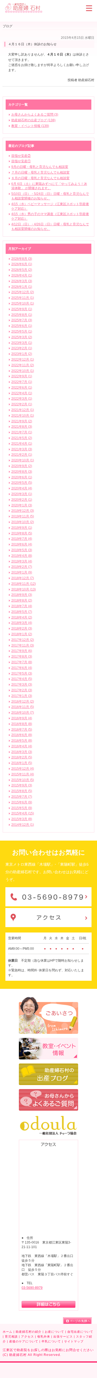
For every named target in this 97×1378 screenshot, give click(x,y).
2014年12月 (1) (22, 825)
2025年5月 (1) (21, 331)
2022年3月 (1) (21, 398)
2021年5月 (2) (21, 438)
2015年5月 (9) (21, 808)
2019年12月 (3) (22, 511)
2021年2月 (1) (21, 455)
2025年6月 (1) (21, 326)
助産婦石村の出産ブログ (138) (33, 120)
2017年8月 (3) (21, 656)
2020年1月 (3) (21, 505)
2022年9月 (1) (21, 376)
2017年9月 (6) (21, 651)
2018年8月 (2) (21, 600)
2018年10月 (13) (23, 589)
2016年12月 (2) (22, 701)
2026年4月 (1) (21, 275)
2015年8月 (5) (21, 791)
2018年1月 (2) (21, 634)
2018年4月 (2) (21, 617)
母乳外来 (43, 1336)
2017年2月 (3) (21, 690)
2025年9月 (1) (21, 309)
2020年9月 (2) (21, 466)
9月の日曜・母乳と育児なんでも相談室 (39, 167)
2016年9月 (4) (21, 718)
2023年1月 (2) (21, 354)
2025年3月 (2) (21, 337)
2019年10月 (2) (22, 522)
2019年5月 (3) (21, 550)
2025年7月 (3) (21, 320)
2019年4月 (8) (21, 556)
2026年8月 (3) (21, 259)
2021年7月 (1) (21, 432)
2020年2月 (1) (21, 500)
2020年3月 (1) (21, 494)
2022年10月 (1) (22, 371)
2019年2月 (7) (21, 567)
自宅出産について (80, 1331)
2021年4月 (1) (21, 443)
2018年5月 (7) (21, 612)
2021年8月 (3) (21, 427)
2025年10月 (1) (22, 303)
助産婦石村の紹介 (28, 1331)
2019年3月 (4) (21, 561)
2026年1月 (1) (21, 287)
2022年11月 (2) (22, 365)
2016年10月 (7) (22, 712)
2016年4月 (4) (21, 746)
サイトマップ (74, 1341)
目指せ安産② (21, 156)
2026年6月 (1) (21, 264)
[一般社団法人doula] (48, 1117)
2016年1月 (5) (21, 763)
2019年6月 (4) (21, 544)
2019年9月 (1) (21, 528)
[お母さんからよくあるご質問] (48, 1091)
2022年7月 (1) (21, 382)
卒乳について (51, 1341)
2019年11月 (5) (22, 516)
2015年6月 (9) (21, 802)
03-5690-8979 (32, 1288)
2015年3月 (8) (21, 819)
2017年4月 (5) (21, 679)
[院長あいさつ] (48, 999)
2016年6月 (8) (21, 735)
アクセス (27, 1336)
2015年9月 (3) (21, 785)
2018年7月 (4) (21, 606)
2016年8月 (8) (21, 724)
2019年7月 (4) (21, 539)
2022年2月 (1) (21, 404)
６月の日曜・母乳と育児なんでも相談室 (40, 178)
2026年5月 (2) (21, 270)
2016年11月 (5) (22, 707)
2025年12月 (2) (22, 292)
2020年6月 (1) (21, 477)
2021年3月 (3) (21, 449)
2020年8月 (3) (21, 472)
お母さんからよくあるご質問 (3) (34, 114)
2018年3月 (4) (21, 623)
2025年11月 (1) (22, 298)
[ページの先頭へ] (77, 1320)
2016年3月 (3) (21, 752)
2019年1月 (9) (21, 572)
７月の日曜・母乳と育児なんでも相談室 (40, 172)
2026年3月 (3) (21, 281)
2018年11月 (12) (23, 584)
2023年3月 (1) (21, 343)
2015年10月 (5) (22, 780)
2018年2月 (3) (21, 628)
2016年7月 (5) (21, 729)
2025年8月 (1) (21, 315)
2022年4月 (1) (21, 393)
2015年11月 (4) (22, 774)
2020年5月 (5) (21, 483)
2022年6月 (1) (21, 387)
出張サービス (63, 1336)
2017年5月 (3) (21, 673)
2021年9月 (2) (21, 421)
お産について (54, 1331)
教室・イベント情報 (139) (30, 126)
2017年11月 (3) (22, 645)
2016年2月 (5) (21, 757)
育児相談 (11, 1336)
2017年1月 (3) (21, 696)
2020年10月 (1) (22, 460)
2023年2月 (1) (21, 348)
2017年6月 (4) (21, 668)
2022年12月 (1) (22, 359)
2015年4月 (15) (22, 813)
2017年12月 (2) (22, 640)
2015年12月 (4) (22, 769)
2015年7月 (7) (21, 797)
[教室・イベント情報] (48, 1040)
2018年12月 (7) (22, 578)
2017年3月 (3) (21, 684)
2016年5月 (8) (21, 740)
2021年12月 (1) (22, 410)
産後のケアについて (23, 1341)
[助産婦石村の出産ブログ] (48, 1066)
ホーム (7, 1331)
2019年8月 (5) (21, 533)
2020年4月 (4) (21, 488)
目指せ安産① (21, 161)
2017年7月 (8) (21, 662)
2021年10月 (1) (22, 415)
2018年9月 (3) (21, 595)
